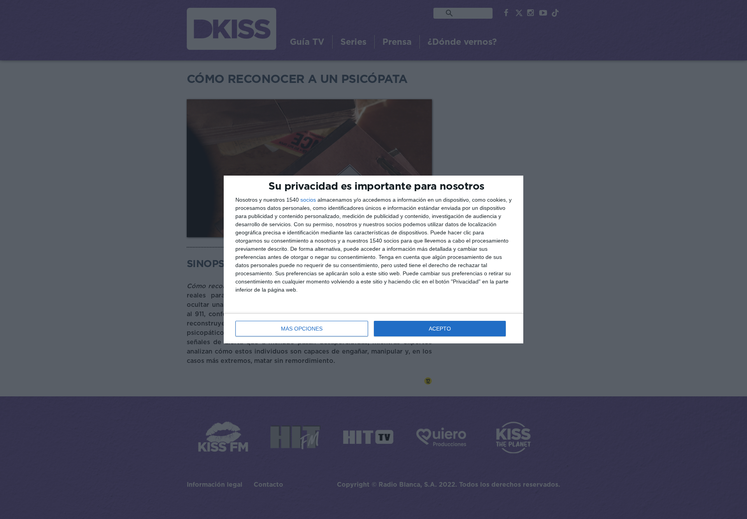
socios (308, 199)
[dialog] (373, 259)
